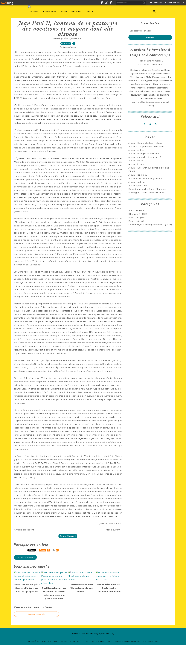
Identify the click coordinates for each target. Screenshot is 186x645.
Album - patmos (136, 182)
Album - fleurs (135, 160)
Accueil (34, 11)
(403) (150, 224)
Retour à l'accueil (68, 536)
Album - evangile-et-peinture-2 (144, 157)
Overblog (109, 633)
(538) (136, 217)
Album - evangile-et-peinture (143, 153)
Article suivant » (114, 529)
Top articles (74, 641)
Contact (91, 11)
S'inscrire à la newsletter (25, 557)
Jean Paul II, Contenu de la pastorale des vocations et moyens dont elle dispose (67, 28)
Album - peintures (137, 185)
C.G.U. (109, 641)
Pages (63, 11)
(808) (137, 214)
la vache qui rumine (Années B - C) (68, 38)
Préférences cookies (150, 641)
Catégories (49, 11)
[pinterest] (110, 2)
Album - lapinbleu (137, 175)
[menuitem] (34, 11)
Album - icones (136, 164)
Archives (76, 11)
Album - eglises (136, 150)
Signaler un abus (98, 641)
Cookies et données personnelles (127, 641)
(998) (136, 210)
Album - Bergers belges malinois (145, 143)
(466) (136, 221)
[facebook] (101, 2)
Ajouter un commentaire (36, 614)
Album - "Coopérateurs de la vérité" (146, 146)
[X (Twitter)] (106, 2)
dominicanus (151, 102)
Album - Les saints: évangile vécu (145, 178)
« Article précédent (24, 529)
